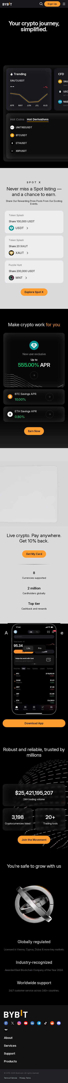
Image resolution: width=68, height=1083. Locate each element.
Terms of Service (10, 1078)
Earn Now (34, 431)
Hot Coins (17, 119)
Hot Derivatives (38, 119)
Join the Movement (34, 839)
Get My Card (34, 554)
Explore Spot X (34, 292)
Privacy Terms (25, 1078)
